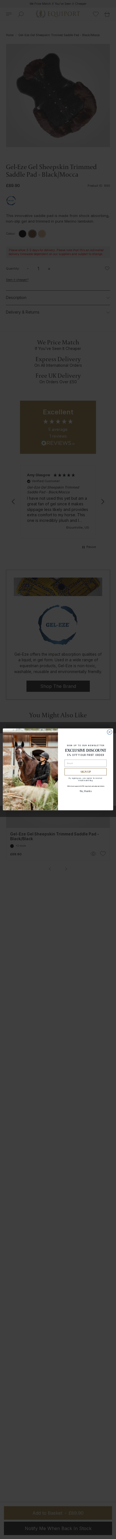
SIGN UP (86, 772)
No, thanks (86, 791)
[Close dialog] (109, 732)
